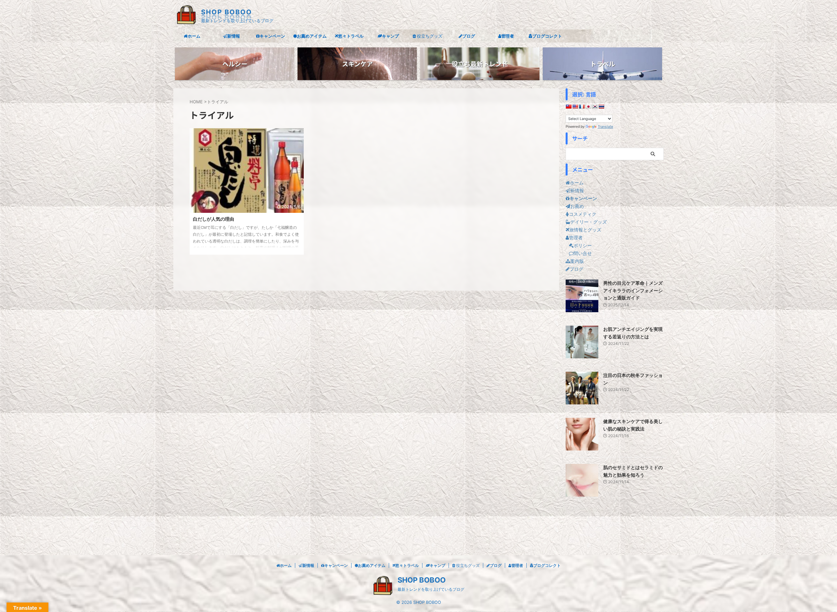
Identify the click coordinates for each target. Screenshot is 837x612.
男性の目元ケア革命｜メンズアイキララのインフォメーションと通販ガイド (633, 290)
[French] (582, 106)
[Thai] (601, 106)
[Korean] (595, 106)
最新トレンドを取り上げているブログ (431, 589)
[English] (575, 106)
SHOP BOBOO (226, 12)
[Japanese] (588, 106)
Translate (605, 126)
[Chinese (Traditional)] (569, 106)
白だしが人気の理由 (213, 219)
